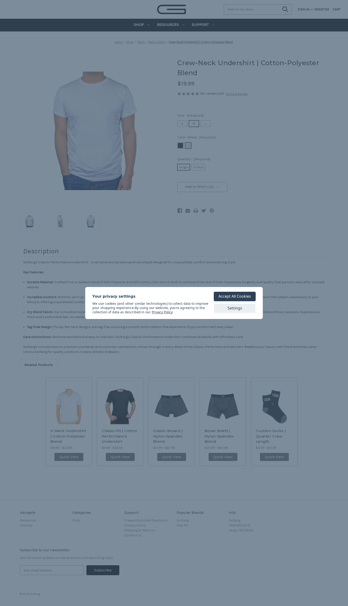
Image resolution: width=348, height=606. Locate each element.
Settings (235, 308)
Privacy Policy (162, 312)
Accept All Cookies (235, 296)
